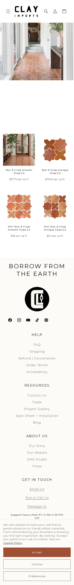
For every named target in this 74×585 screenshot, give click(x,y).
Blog (37, 422)
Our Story (37, 446)
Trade (37, 402)
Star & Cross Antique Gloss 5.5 (55, 171)
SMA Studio (37, 459)
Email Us (37, 489)
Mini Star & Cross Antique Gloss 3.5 (55, 228)
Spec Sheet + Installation (37, 416)
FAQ (37, 345)
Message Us (37, 506)
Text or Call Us (37, 498)
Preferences (37, 576)
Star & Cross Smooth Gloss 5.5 (19, 171)
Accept (37, 552)
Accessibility (37, 372)
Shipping (37, 351)
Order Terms (37, 365)
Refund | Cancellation (37, 358)
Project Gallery (37, 409)
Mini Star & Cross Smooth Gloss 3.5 (19, 228)
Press (37, 466)
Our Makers (37, 452)
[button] (8, 11)
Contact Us (37, 395)
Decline (37, 564)
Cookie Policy (12, 542)
